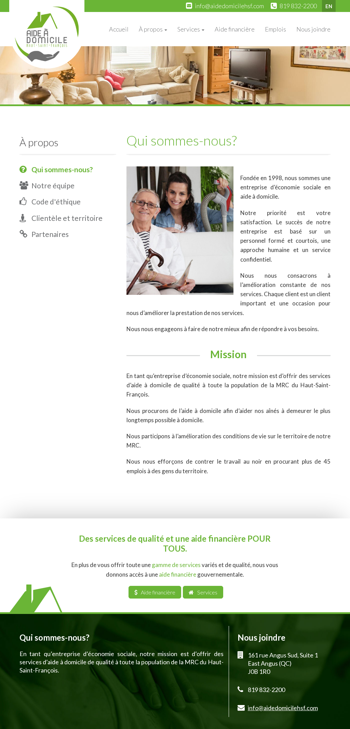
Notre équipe (53, 185)
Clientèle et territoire (67, 218)
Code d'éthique (56, 201)
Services (189, 29)
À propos (151, 29)
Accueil (119, 29)
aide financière (177, 574)
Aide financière (235, 29)
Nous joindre (313, 29)
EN (328, 6)
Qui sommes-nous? (62, 169)
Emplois (275, 29)
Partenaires (50, 234)
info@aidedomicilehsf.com (229, 6)
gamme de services (176, 564)
